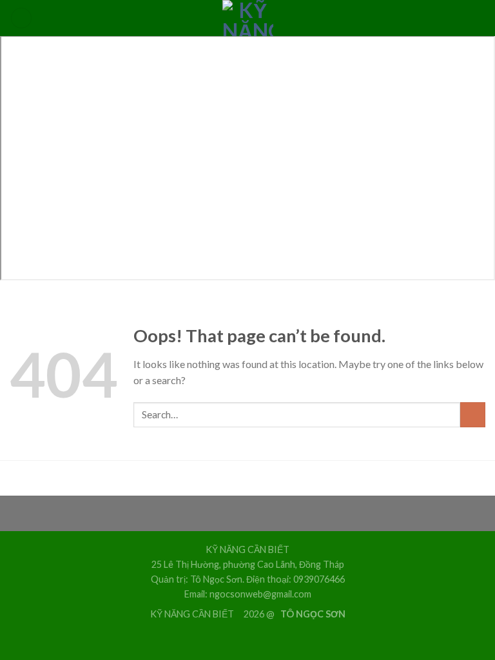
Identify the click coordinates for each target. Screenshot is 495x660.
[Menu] (21, 18)
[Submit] (472, 414)
